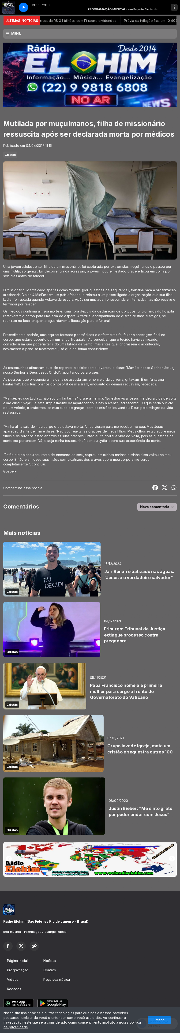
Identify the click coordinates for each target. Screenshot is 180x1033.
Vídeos (12, 979)
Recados (14, 989)
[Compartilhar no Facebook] (155, 488)
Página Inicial (17, 961)
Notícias (49, 961)
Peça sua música (56, 979)
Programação (17, 970)
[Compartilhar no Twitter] (164, 488)
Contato (49, 970)
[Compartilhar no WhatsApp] (174, 488)
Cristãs (10, 154)
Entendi (159, 1020)
